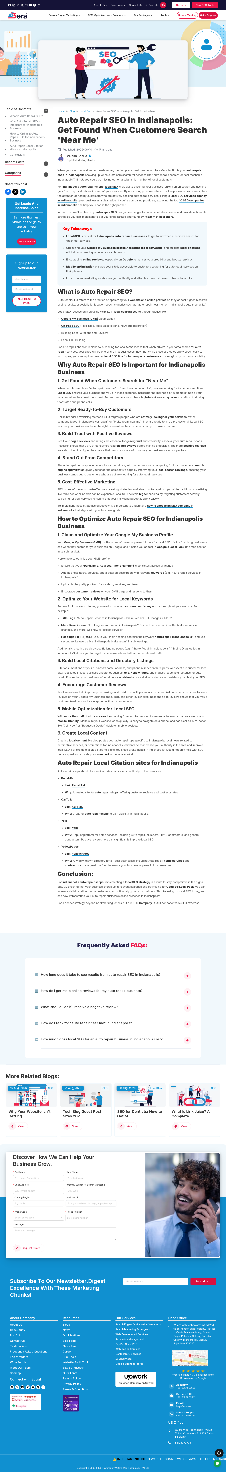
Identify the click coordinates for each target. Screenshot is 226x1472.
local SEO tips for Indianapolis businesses (132, 356)
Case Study (17, 1330)
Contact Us (17, 1340)
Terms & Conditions (76, 1389)
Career (67, 1351)
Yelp (75, 827)
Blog (72, 111)
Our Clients (70, 1373)
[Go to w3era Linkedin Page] (17, 5)
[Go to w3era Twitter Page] (22, 5)
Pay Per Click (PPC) (126, 1344)
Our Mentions (71, 1335)
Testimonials (18, 1346)
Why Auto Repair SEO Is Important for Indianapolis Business (26, 125)
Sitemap (15, 1373)
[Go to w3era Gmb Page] (38, 5)
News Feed (70, 1346)
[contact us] (217, 1463)
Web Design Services (127, 1349)
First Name (19, 1172)
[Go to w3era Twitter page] (28, 1387)
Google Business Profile (129, 1363)
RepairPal (78, 785)
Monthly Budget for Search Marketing (86, 1184)
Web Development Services (131, 1334)
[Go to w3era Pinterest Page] (34, 5)
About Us (16, 1324)
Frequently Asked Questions (28, 1351)
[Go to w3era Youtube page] (33, 1387)
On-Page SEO (70, 325)
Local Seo (85, 111)
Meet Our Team (20, 1367)
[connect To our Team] (219, 1453)
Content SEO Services (128, 1353)
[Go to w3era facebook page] (9, 5)
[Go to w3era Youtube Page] (30, 5)
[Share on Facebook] (8, 192)
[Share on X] (15, 192)
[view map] (193, 1358)
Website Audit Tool (75, 1362)
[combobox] (37, 1217)
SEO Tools (69, 1357)
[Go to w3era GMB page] (43, 1387)
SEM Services (123, 1358)
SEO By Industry (73, 1367)
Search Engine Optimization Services (136, 1324)
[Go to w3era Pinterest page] (38, 1387)
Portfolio (15, 1335)
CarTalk (77, 806)
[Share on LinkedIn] (23, 192)
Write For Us (18, 1362)
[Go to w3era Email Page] (26, 5)
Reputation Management (129, 1339)
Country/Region (22, 1197)
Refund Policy (72, 1378)
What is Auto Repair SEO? (26, 116)
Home (61, 111)
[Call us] (163, 5)
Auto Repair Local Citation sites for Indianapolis (26, 147)
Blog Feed (69, 1340)
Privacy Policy (72, 1383)
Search (153, 5)
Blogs (66, 1324)
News (66, 1330)
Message (19, 1224)
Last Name (72, 1172)
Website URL (73, 1197)
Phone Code (20, 1211)
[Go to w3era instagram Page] (13, 5)
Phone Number (74, 1211)
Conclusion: (17, 154)
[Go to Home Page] (17, 15)
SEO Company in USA (147, 903)
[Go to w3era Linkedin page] (22, 1387)
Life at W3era (19, 1357)
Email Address (21, 1184)
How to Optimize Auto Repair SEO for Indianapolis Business (27, 137)
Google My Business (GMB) (79, 318)
